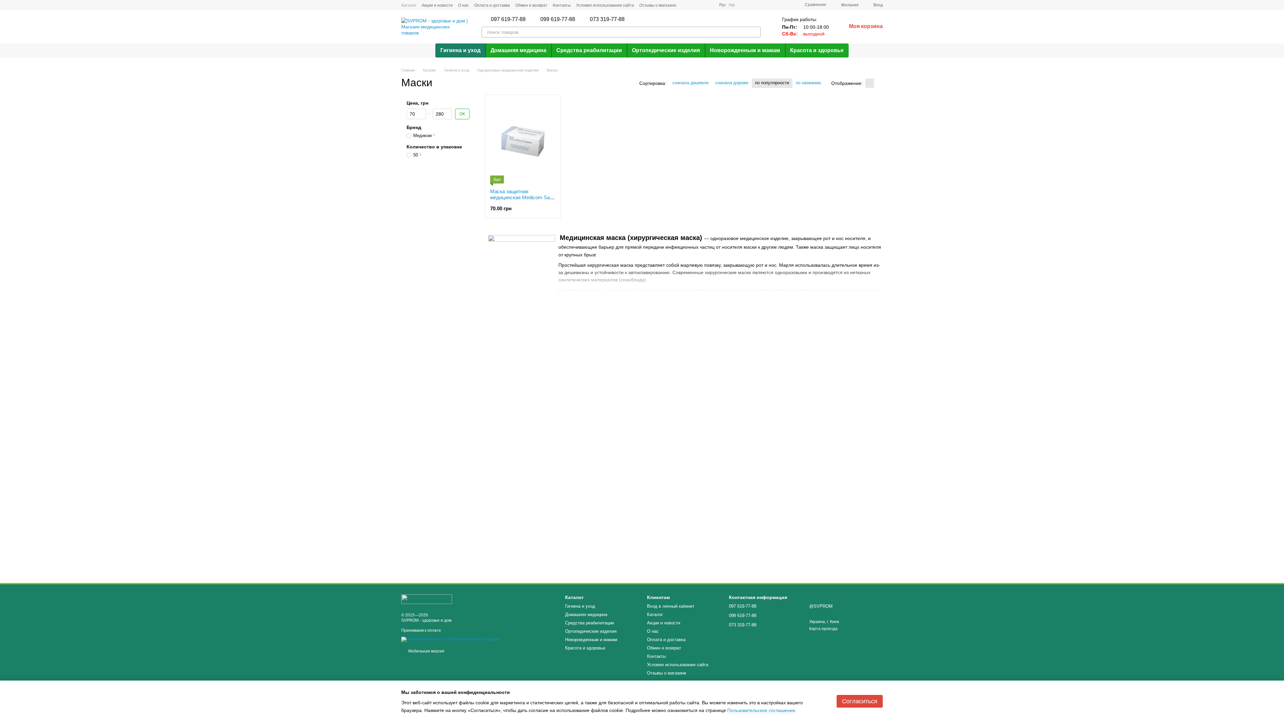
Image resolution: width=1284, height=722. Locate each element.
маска (596, 290)
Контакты (562, 5)
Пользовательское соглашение (761, 710)
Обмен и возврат (531, 5)
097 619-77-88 (508, 19)
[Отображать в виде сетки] (869, 83)
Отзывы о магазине (657, 5)
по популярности (772, 82)
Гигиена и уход (460, 50)
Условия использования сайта (605, 5)
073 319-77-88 (607, 19)
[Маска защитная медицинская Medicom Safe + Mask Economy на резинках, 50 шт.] (523, 142)
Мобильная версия (425, 651)
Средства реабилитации (589, 50)
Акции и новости (437, 5)
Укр (732, 5)
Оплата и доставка (492, 5)
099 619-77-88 (557, 19)
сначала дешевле (690, 82)
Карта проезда (823, 628)
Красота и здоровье (817, 50)
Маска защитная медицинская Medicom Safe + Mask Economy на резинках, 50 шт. (522, 200)
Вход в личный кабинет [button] (670, 606)
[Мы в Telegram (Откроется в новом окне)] (702, 5)
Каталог (408, 5)
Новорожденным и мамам (745, 50)
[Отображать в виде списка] (878, 83)
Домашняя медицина (518, 50)
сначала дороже (731, 82)
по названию (808, 82)
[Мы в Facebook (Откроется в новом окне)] (685, 5)
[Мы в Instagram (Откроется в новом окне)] (694, 5)
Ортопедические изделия (666, 50)
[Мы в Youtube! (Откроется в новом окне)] (710, 5)
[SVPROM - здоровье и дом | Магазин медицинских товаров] (426, 599)
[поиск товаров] (755, 32)
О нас (463, 5)
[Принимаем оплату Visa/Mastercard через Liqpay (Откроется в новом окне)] (450, 639)
